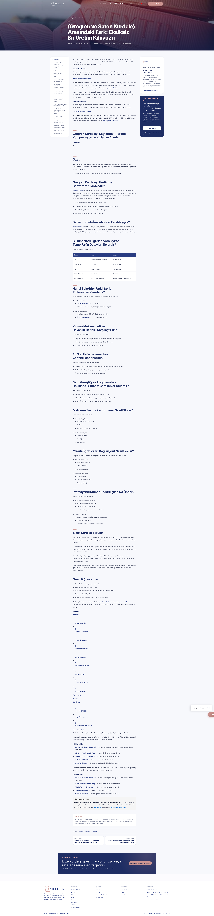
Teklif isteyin (152, 128)
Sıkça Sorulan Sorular (59, 130)
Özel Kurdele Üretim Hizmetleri (85, 747)
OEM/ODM (123, 4)
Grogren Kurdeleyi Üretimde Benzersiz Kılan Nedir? (60, 75)
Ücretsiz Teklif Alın (156, 3)
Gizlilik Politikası (148, 913)
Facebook (87, 831)
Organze (73, 897)
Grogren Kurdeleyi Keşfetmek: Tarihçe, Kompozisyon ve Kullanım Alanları (60, 65)
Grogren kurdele (78, 190)
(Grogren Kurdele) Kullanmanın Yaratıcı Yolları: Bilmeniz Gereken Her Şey (121, 840)
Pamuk (72, 894)
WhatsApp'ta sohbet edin (152, 132)
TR (143, 4)
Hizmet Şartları (158, 913)
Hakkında (131, 4)
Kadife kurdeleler (82, 303)
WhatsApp (94, 831)
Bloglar (75, 699)
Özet (55, 70)
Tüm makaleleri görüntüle (150, 90)
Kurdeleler (103, 4)
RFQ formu (97, 807)
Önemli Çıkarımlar (58, 133)
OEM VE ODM (99, 897)
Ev (68, 18)
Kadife (72, 899)
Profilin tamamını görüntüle (82, 78)
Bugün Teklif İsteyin (81, 763)
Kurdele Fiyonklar (75, 907)
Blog (72, 18)
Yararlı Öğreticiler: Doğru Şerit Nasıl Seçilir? (60, 121)
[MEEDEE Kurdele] (54, 889)
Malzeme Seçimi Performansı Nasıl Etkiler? (60, 117)
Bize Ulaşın (77, 702)
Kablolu (73, 904)
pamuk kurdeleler (122, 602)
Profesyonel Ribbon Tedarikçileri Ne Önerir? (60, 126)
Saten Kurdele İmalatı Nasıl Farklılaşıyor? (59, 80)
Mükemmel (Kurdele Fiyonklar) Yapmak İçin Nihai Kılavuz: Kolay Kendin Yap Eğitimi (86, 840)
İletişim (123, 894)
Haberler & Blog (78, 730)
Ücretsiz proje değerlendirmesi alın (140, 863)
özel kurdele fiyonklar (106, 602)
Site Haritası (166, 913)
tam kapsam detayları (110, 88)
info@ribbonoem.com (82, 717)
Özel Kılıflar (77, 696)
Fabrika (98, 892)
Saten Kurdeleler (75, 889)
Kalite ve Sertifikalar (81, 760)
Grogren (73, 892)
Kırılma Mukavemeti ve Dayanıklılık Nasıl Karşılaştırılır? (59, 99)
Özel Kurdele (113, 4)
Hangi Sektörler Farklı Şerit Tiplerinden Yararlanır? (59, 93)
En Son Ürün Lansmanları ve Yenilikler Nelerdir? (60, 104)
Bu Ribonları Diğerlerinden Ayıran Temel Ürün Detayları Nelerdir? (59, 86)
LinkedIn (81, 831)
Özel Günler (74, 902)
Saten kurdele (77, 227)
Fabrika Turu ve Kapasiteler (84, 756)
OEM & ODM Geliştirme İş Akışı (85, 753)
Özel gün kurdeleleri (83, 317)
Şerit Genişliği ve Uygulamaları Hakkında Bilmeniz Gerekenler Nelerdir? (59, 111)
